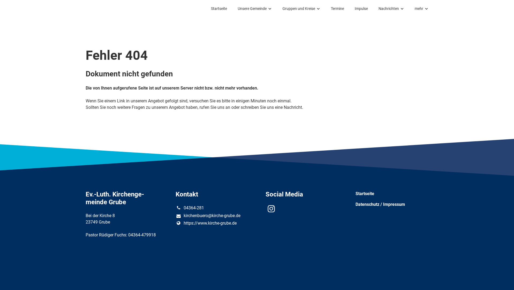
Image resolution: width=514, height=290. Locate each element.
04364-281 (194, 207)
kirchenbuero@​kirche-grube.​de (212, 215)
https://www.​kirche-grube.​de (210, 223)
